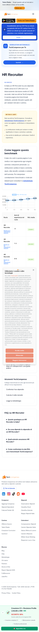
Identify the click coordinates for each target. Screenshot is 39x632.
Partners (4, 563)
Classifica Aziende (26, 510)
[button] (33, 270)
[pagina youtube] (23, 493)
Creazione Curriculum (8, 530)
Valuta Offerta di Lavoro (28, 530)
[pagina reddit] (18, 493)
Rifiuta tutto (19, 355)
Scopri (19, 37)
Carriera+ (5, 533)
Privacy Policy (6, 593)
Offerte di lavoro (7, 524)
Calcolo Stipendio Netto (28, 527)
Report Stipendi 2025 (8, 570)
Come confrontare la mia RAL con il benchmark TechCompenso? (19, 450)
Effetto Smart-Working (28, 537)
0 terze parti (14, 275)
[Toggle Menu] (33, 14)
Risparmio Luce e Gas (28, 540)
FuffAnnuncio (6, 573)
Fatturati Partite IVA (8, 510)
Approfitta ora (20, 628)
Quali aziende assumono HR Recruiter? (17, 441)
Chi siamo (5, 560)
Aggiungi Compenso (8, 504)
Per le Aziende (10, 488)
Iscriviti (19, 62)
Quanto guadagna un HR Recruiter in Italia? (16, 421)
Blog (3, 550)
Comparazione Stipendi (28, 524)
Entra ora (20, 8)
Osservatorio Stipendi (28, 504)
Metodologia (5, 557)
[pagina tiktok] (13, 493)
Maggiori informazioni (19, 360)
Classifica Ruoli (26, 507)
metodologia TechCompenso (14, 120)
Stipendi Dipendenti (8, 507)
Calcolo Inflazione (26, 533)
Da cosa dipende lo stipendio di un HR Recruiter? (19, 431)
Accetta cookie (19, 350)
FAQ (3, 554)
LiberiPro (4, 576)
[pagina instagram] (8, 493)
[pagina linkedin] (4, 494)
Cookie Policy (16, 593)
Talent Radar (6, 527)
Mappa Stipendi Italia (27, 513)
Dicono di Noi (6, 567)
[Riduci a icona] (2, 612)
